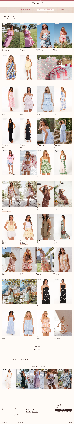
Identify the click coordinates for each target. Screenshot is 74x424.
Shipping (3, 408)
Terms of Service (13, 422)
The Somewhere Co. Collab (18, 416)
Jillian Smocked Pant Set (6, 392)
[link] (37, 10)
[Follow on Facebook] (26, 409)
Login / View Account (29, 404)
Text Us (3, 407)
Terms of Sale (17, 422)
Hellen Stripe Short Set (61, 392)
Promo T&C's (21, 422)
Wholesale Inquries (16, 409)
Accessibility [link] (4, 410)
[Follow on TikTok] (33, 409)
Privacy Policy (26, 422)
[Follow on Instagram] (28, 409)
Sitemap (15, 415)
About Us (15, 404)
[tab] (37, 367)
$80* (40, 0)
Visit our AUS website (17, 413)
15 (38, 349)
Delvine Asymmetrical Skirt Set (34, 392)
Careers (15, 407)
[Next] (39, 349)
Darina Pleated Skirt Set (20, 392)
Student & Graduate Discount (18, 410)
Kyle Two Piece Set (47, 392)
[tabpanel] (37, 383)
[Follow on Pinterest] (31, 409)
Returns (3, 409)
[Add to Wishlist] (36, 49)
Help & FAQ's (4, 404)
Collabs (15, 408)
